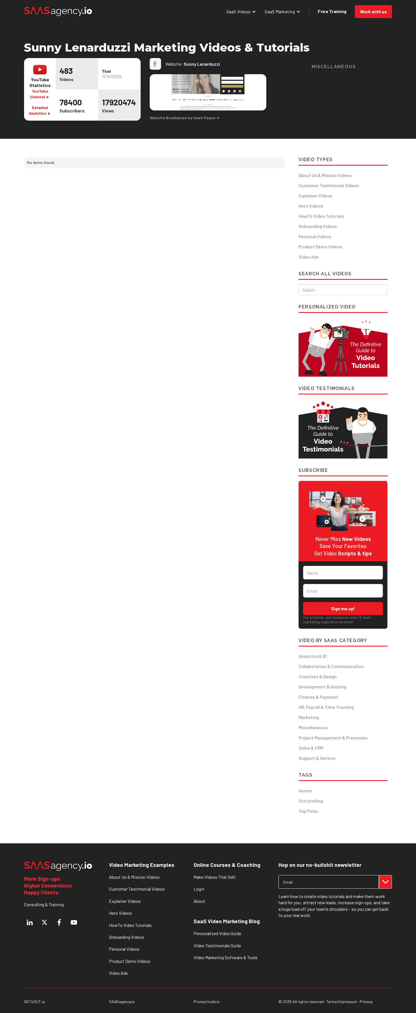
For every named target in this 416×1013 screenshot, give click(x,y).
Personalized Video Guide (217, 933)
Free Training (332, 11)
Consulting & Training (44, 904)
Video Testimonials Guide (217, 945)
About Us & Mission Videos (325, 175)
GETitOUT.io (34, 1001)
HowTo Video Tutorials (321, 216)
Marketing (309, 717)
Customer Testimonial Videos (329, 185)
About (199, 901)
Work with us (373, 11)
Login (199, 889)
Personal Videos (315, 236)
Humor (305, 790)
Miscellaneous (313, 727)
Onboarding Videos (318, 226)
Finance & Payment (318, 696)
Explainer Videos (315, 195)
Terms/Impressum (341, 1001)
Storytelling (311, 800)
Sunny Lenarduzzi (202, 64)
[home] (58, 11)
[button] (241, 11)
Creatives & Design (318, 676)
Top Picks (308, 811)
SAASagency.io (122, 1001)
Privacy (366, 1001)
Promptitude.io (207, 1001)
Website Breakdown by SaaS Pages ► (185, 117)
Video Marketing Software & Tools (226, 957)
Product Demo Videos (320, 246)
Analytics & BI (313, 656)
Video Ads (309, 256)
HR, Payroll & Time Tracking (326, 707)
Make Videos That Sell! (215, 877)
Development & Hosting (322, 686)
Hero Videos (311, 205)
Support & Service (317, 758)
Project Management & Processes (333, 737)
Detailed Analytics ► (40, 110)
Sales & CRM (311, 747)
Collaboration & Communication (331, 666)
